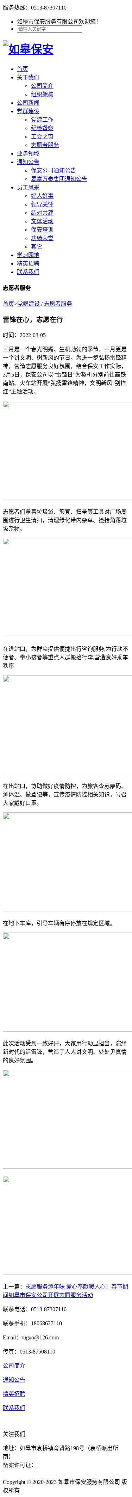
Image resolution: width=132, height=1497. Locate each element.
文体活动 (42, 221)
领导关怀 (42, 204)
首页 (22, 69)
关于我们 (28, 77)
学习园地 (28, 255)
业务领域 (28, 154)
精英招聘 (28, 264)
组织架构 (42, 94)
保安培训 (42, 230)
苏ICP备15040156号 (61, 1465)
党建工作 (42, 120)
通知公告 (28, 162)
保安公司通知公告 (53, 170)
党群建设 (28, 111)
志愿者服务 (45, 145)
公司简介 (42, 86)
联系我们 (28, 272)
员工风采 (28, 187)
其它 (36, 247)
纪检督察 (42, 128)
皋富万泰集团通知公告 (59, 179)
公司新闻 (28, 103)
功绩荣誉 (42, 238)
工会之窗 (42, 137)
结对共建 (42, 213)
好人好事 (42, 196)
